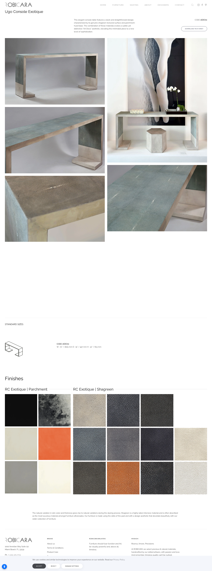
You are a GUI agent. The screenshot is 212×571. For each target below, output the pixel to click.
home (103, 5)
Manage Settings (72, 566)
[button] (192, 5)
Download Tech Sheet (194, 28)
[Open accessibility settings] (4, 566)
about (148, 5)
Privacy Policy (119, 560)
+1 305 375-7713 (14, 555)
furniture (118, 5)
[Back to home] (18, 5)
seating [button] (134, 5)
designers (163, 5)
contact (179, 5)
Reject (53, 566)
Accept (39, 566)
